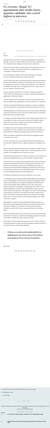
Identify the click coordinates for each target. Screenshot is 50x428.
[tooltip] (16, 21)
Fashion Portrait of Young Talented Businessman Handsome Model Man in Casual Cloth (26, 422)
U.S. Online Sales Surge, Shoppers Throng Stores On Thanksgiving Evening (25, 414)
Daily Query (20, 19)
